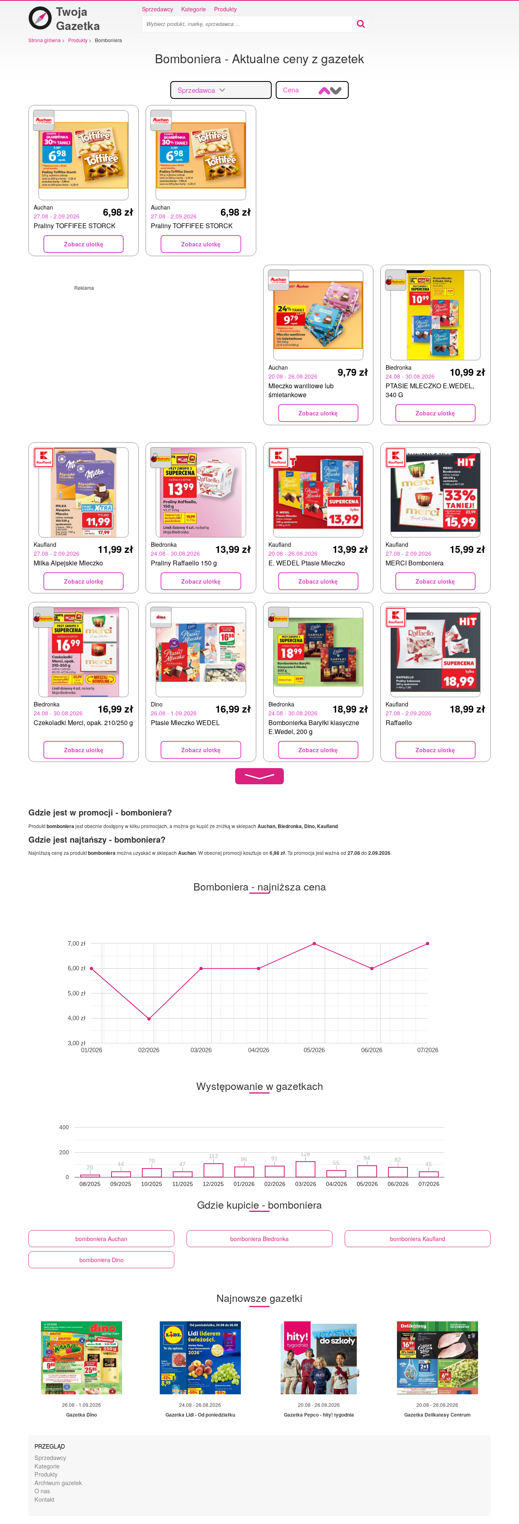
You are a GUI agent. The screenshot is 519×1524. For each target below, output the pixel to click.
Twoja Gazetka (78, 18)
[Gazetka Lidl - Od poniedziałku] (200, 1357)
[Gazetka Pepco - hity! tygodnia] (318, 1357)
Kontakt (44, 1499)
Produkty (225, 9)
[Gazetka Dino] (81, 1357)
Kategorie (193, 9)
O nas (42, 1490)
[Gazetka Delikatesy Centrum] (437, 1357)
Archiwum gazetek (58, 1482)
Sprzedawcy (157, 9)
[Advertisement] (142, 348)
